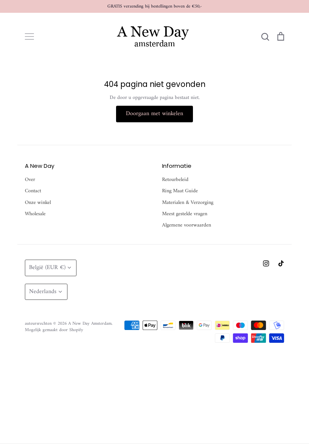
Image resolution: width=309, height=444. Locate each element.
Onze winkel (38, 203)
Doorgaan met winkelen (154, 113)
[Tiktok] (281, 263)
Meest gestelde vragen (184, 214)
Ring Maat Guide (180, 191)
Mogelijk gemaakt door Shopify (54, 330)
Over (30, 180)
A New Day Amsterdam (90, 323)
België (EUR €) (47, 267)
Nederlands (43, 291)
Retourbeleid (175, 180)
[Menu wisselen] (29, 36)
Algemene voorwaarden (186, 225)
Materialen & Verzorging (187, 203)
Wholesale (35, 214)
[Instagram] (266, 263)
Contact (33, 191)
